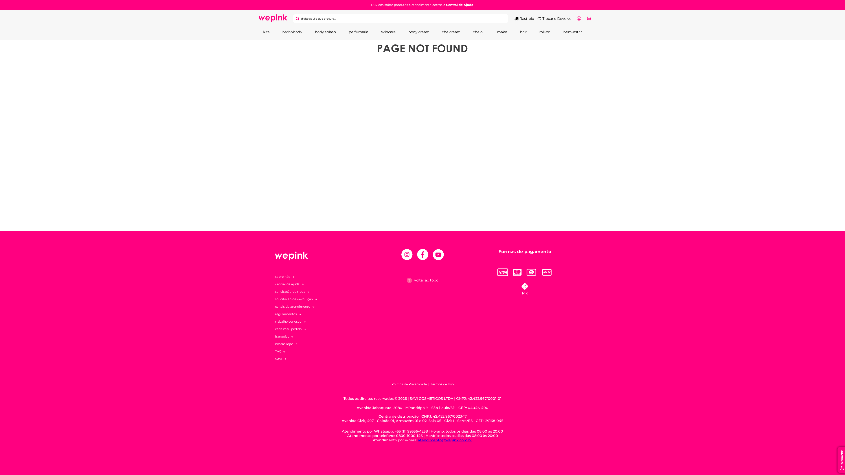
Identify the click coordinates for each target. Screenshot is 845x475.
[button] (320, 306)
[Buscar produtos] (298, 18)
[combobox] (400, 18)
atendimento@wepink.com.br (445, 440)
